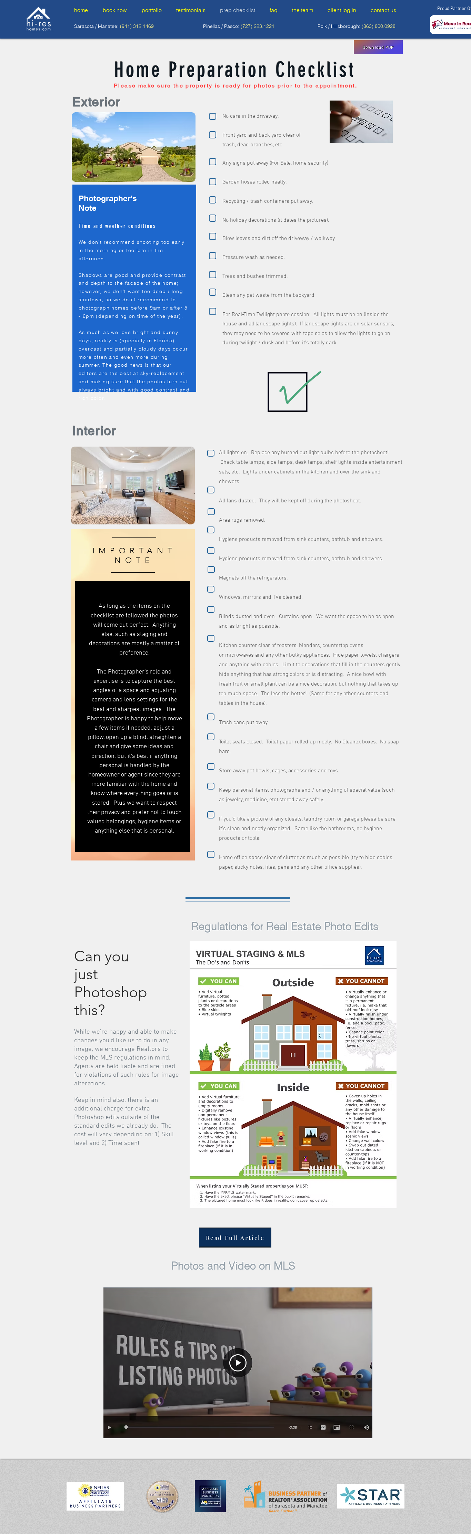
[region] (134, 357)
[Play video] (238, 1362)
